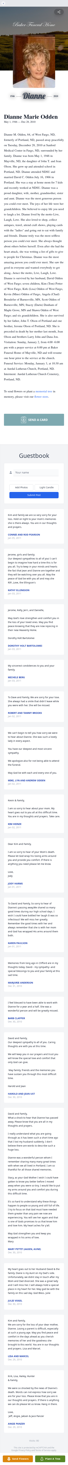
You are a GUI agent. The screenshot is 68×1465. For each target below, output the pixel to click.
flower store (41, 396)
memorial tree (43, 391)
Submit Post (34, 495)
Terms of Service (43, 1450)
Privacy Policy (24, 1450)
